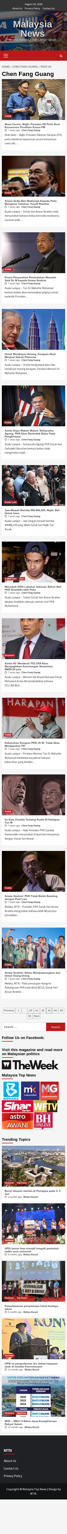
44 (55, 1010)
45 (61, 1010)
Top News (22, 1183)
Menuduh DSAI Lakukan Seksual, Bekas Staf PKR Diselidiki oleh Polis (33, 588)
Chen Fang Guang (30, 130)
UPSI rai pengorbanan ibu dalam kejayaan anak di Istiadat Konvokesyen (31, 1365)
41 (36, 1010)
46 (29, 1015)
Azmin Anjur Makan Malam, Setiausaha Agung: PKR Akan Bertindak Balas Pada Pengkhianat (30, 433)
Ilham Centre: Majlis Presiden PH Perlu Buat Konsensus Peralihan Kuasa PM (32, 126)
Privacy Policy (32, 8)
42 (43, 1010)
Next (36, 1015)
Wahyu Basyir (30, 1197)
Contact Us (49, 8)
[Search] (61, 56)
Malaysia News (32, 29)
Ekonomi (9, 346)
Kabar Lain (10, 502)
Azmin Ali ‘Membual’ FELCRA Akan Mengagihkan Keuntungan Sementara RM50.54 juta (29, 666)
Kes (22, 578)
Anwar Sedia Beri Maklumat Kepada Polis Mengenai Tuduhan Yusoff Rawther (31, 202)
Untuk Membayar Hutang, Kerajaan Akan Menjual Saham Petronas (30, 356)
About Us (17, 8)
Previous (9, 1010)
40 (30, 1010)
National (9, 1183)
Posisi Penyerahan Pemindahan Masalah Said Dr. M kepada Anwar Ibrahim (30, 279)
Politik (8, 116)
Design (53, 1489)
